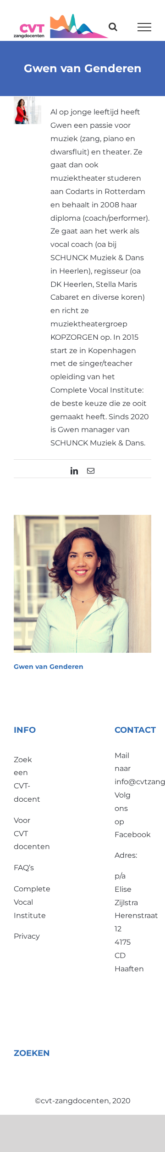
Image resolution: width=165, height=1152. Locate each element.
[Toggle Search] (113, 26)
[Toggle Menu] (144, 27)
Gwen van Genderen (48, 666)
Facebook (133, 834)
